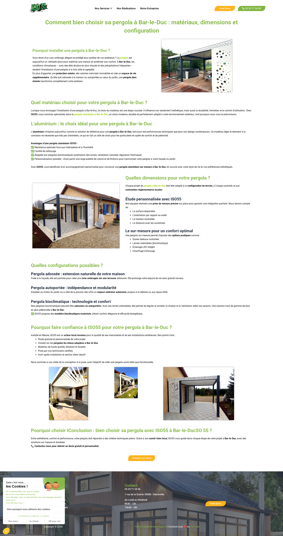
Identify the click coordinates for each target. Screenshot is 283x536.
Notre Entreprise (149, 8)
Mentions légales (157, 526)
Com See (195, 526)
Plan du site (141, 526)
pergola (124, 57)
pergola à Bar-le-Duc (155, 185)
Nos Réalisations (126, 8)
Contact (131, 485)
